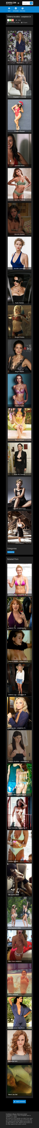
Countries (22, 11)
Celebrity (11, 552)
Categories (16, 11)
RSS (15, 1117)
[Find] (31, 3)
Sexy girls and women (11, 3)
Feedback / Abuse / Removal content (16, 1114)
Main (9, 11)
